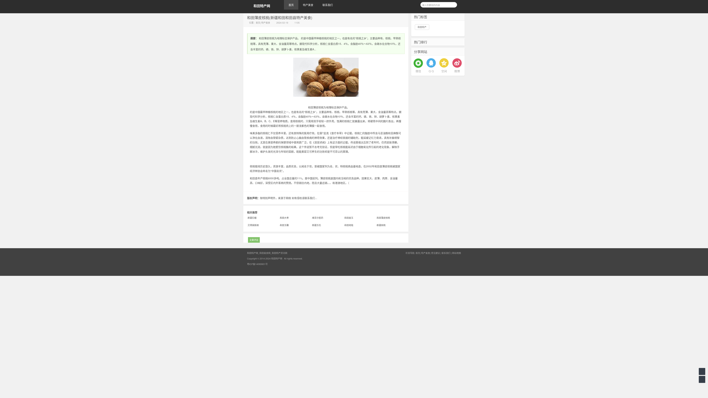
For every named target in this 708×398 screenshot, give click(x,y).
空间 (444, 71)
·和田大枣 (284, 217)
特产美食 (308, 5)
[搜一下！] (453, 4)
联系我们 (327, 5)
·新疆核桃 (381, 225)
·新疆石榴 (251, 217)
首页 (291, 5)
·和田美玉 (348, 217)
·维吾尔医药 (317, 217)
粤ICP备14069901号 (257, 264)
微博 (457, 71)
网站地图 (456, 252)
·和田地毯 (348, 225)
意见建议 (435, 252)
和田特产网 (262, 6)
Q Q (431, 71)
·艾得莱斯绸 (253, 225)
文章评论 (253, 239)
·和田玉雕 (284, 225)
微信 (418, 71)
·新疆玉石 (316, 225)
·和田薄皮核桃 (383, 217)
